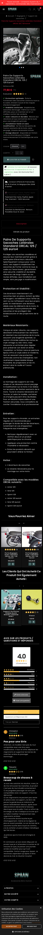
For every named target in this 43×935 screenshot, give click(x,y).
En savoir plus (36, 922)
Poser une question (22, 700)
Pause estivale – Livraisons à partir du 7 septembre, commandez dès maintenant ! (23, 3)
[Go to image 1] (19, 67)
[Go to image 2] (21, 67)
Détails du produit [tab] (21, 232)
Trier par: (8, 722)
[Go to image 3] (23, 67)
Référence (7, 86)
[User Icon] (34, 9)
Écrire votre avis (22, 695)
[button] (21, 932)
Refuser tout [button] (32, 926)
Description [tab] (21, 224)
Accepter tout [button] (11, 926)
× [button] (40, 908)
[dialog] (21, 920)
